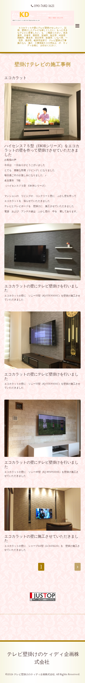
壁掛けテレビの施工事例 (42, 64)
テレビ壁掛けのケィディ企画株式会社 (43, 658)
